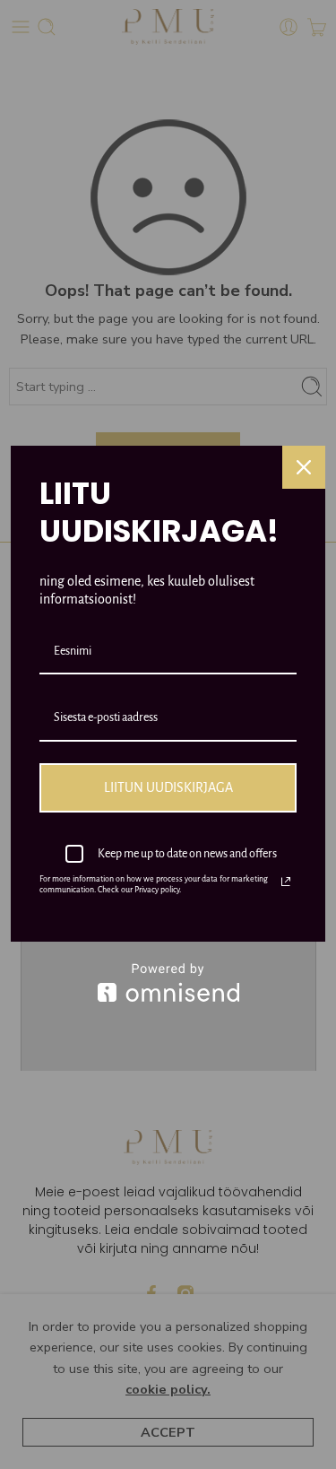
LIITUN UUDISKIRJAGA (168, 787)
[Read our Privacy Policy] (286, 881)
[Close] (303, 467)
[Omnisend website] (168, 982)
